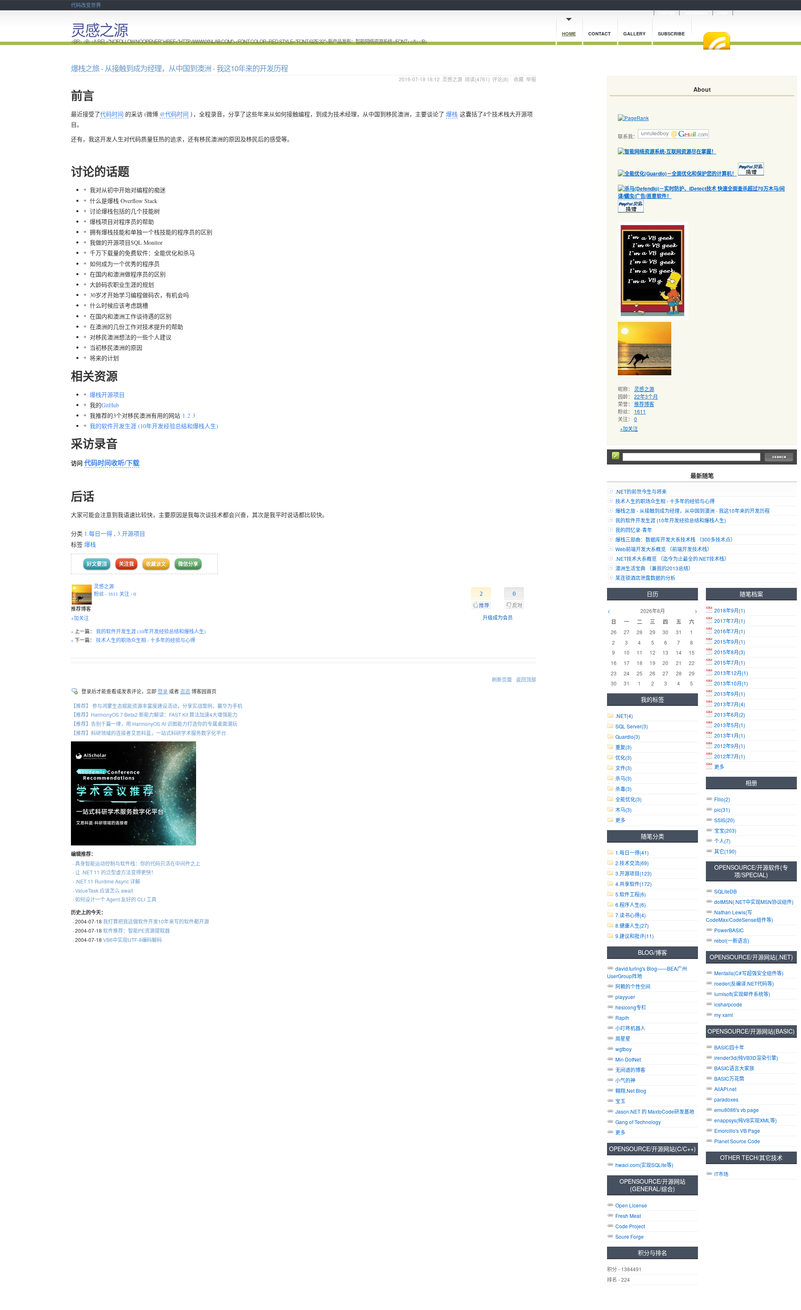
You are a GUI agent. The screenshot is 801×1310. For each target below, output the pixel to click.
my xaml (723, 1014)
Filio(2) (722, 799)
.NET (624, 715)
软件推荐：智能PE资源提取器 (136, 930)
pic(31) (722, 809)
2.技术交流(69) (632, 862)
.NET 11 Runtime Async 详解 (107, 881)
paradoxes (726, 1099)
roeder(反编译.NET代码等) (744, 983)
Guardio (627, 736)
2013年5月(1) (729, 724)
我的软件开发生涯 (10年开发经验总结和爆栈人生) (155, 426)
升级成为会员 (498, 617)
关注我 (126, 563)
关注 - (127, 593)
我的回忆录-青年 (633, 529)
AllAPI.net (725, 1088)
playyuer (625, 996)
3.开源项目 (131, 533)
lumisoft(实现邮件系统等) (742, 993)
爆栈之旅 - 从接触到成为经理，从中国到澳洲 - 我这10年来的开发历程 (692, 510)
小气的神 (625, 1080)
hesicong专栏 (630, 1007)
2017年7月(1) (729, 620)
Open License (631, 1205)
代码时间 (111, 114)
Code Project (630, 1226)
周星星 (622, 1038)
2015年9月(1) (729, 641)
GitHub (110, 405)
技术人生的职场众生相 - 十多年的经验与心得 (145, 640)
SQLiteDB (725, 891)
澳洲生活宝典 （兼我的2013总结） (654, 568)
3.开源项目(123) (633, 873)
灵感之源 (99, 29)
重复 (623, 746)
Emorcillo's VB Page (737, 1130)
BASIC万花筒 (729, 1078)
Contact (599, 33)
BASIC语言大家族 (734, 1068)
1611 (640, 411)
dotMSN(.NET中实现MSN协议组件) (753, 901)
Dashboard (696, 12)
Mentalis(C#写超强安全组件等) (748, 972)
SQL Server (631, 726)
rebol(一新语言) (731, 940)
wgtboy (623, 1048)
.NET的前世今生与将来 (641, 491)
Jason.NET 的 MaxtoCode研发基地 (654, 1111)
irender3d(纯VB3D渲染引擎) (746, 1057)
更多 (719, 766)
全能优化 (628, 799)
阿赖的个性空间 (632, 986)
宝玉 (620, 1100)
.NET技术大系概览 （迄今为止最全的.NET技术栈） (672, 558)
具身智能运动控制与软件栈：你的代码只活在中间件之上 (137, 863)
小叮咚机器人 (630, 1027)
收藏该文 (156, 563)
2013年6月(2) (729, 714)
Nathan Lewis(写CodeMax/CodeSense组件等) (739, 915)
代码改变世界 (86, 4)
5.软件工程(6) (630, 894)
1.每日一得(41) (632, 852)
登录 (163, 691)
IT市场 (721, 1173)
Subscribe (671, 33)
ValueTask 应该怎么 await (104, 890)
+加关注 (80, 618)
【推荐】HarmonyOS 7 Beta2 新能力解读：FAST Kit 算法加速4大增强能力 (154, 714)
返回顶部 (526, 679)
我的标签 (652, 699)
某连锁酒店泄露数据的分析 (645, 577)
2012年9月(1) (729, 745)
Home (569, 33)
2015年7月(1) (729, 662)
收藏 (519, 79)
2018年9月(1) (729, 610)
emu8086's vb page (736, 1109)
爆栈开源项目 (107, 395)
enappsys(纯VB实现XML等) (745, 1120)
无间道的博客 (630, 1069)
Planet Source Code (737, 1140)
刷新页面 (502, 679)
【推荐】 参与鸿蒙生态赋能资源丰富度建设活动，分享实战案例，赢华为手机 (156, 705)
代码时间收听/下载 (111, 462)
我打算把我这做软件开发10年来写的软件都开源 (156, 921)
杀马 (623, 778)
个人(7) (722, 840)
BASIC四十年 (729, 1047)
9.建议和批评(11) (634, 935)
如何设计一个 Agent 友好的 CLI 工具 (115, 899)
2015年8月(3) (729, 651)
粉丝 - (106, 593)
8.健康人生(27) (632, 925)
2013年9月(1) (729, 693)
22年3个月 (646, 396)
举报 (531, 79)
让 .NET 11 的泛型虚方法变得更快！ (115, 872)
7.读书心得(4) (630, 915)
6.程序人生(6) (630, 904)
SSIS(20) (724, 819)
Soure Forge (629, 1236)
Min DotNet (628, 1059)
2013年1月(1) (729, 735)
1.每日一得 (98, 533)
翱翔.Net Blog (630, 1090)
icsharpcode (728, 1004)
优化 (623, 757)
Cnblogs (666, 12)
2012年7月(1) (729, 756)
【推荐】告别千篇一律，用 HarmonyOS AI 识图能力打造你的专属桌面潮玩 (154, 723)
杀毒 (623, 788)
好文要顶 (97, 563)
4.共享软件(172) (633, 883)
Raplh (622, 1017)
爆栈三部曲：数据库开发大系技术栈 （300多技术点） (675, 539)
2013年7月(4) (729, 704)
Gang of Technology (638, 1121)
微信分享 (188, 563)
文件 (623, 767)
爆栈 (452, 114)
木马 (623, 809)
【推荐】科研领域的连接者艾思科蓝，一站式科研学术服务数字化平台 (148, 732)
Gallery (634, 33)
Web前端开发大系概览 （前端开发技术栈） (663, 548)
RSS (716, 41)
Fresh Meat (628, 1215)
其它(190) (725, 851)
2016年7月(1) (729, 631)
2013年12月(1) (731, 672)
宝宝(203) (725, 830)
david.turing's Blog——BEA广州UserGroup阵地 (647, 972)
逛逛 (185, 691)
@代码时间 (174, 114)
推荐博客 (644, 403)
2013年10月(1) (731, 683)
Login (722, 12)
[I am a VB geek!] (653, 317)
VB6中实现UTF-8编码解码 (132, 939)
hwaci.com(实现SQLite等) (644, 1164)
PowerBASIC (729, 930)
